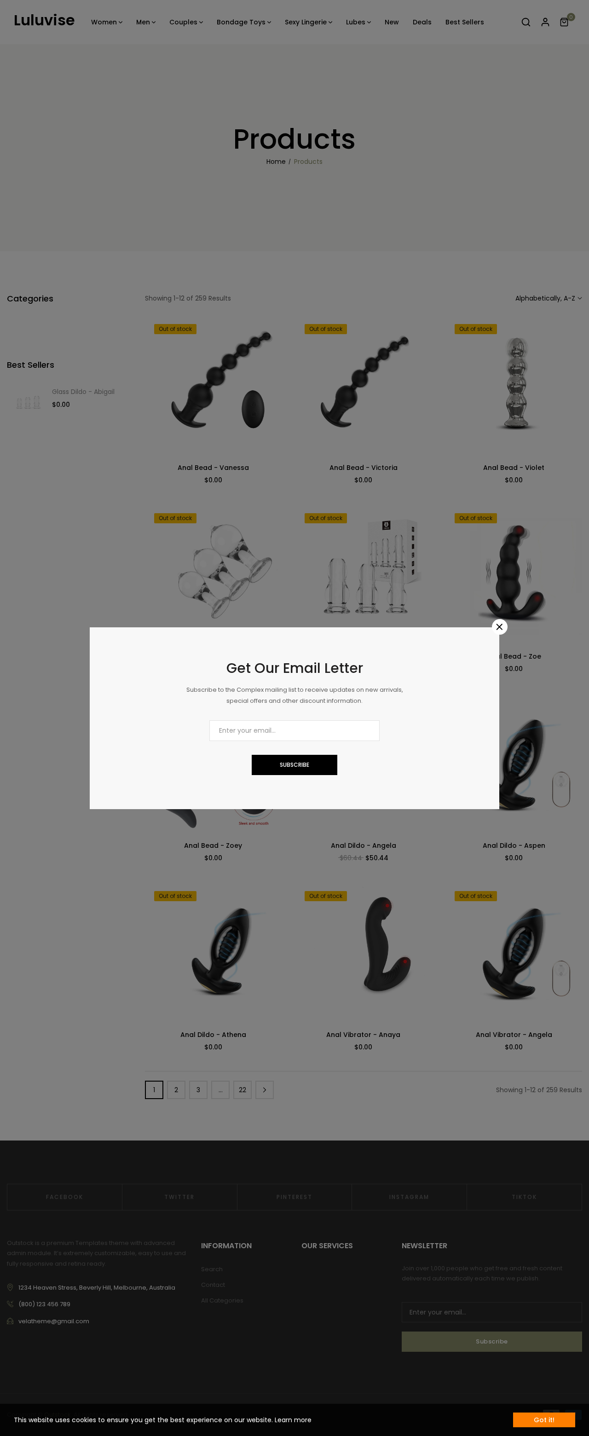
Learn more (293, 1419)
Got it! (544, 1419)
